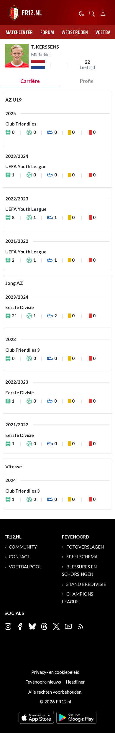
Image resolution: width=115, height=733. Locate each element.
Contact (19, 556)
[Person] (103, 12)
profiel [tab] (87, 81)
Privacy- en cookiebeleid (55, 672)
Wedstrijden (75, 32)
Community (23, 546)
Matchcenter (19, 32)
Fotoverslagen (85, 546)
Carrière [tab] (30, 81)
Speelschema (82, 556)
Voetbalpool (25, 566)
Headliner (75, 681)
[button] (92, 13)
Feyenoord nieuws (43, 681)
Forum (47, 32)
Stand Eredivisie (86, 584)
